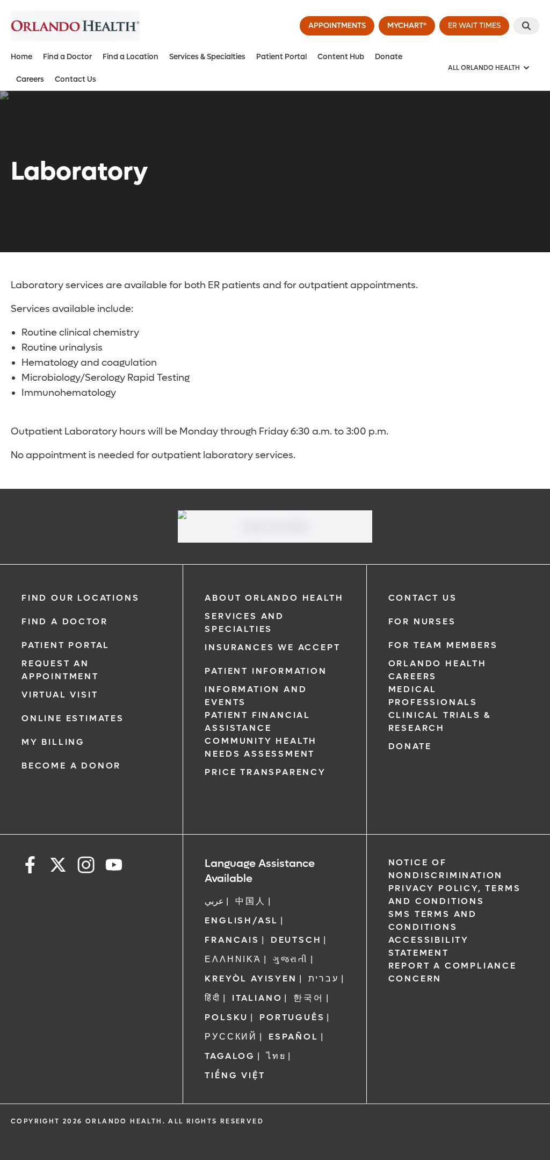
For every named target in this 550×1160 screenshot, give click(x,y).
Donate (388, 57)
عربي (214, 901)
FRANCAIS (232, 939)
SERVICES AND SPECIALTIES (244, 622)
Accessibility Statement (428, 946)
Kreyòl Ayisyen (250, 978)
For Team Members (443, 645)
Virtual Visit (59, 694)
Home (21, 57)
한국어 (308, 998)
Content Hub (340, 57)
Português (291, 1017)
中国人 (250, 901)
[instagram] (86, 866)
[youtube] (113, 866)
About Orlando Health (274, 597)
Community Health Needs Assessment (261, 747)
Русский (231, 1036)
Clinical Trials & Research (439, 721)
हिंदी (213, 998)
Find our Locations (80, 597)
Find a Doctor (67, 57)
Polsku (226, 1017)
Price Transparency (265, 772)
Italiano (257, 998)
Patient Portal (281, 57)
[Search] (526, 25)
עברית (323, 978)
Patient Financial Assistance (257, 721)
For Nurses (422, 621)
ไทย (276, 1056)
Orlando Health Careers (437, 670)
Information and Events (256, 696)
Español (294, 1036)
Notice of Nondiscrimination (445, 869)
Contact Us (75, 79)
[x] (58, 866)
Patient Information (266, 671)
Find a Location (130, 57)
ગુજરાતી (290, 959)
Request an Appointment (60, 670)
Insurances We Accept (272, 647)
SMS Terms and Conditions (432, 920)
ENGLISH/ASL (241, 920)
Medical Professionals (432, 696)
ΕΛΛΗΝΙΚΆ (233, 959)
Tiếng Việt (235, 1075)
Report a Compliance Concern (452, 972)
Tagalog (230, 1056)
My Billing (53, 742)
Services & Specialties (207, 57)
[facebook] (30, 866)
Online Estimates (72, 718)
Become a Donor (71, 765)
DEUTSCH (296, 939)
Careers (30, 79)
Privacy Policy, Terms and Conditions (454, 895)
